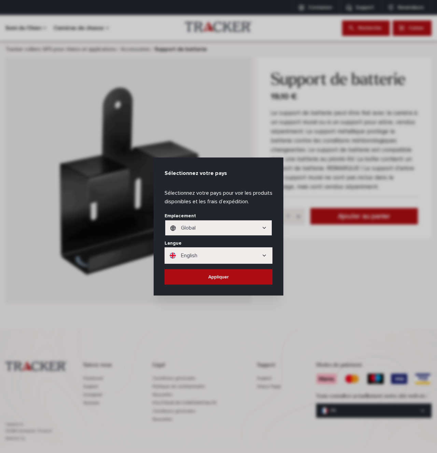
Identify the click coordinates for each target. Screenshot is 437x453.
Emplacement (180, 216)
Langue (173, 243)
